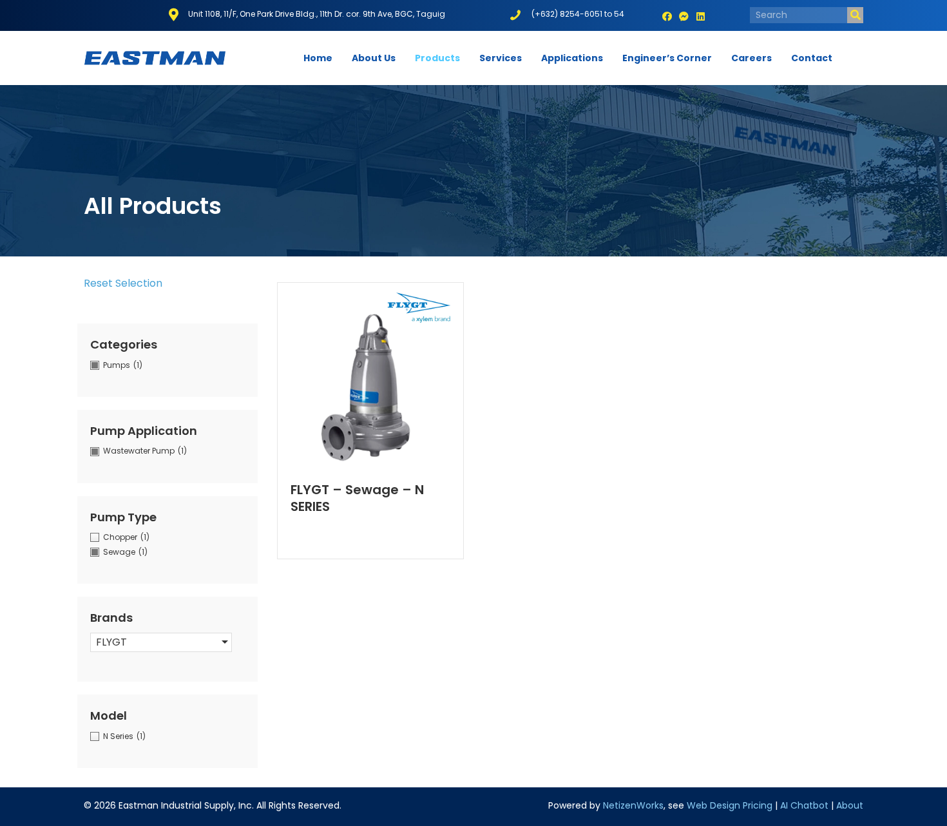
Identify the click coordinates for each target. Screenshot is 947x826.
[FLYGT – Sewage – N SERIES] (370, 374)
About (849, 805)
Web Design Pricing (729, 805)
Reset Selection (123, 283)
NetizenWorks (633, 805)
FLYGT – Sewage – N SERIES (357, 498)
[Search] (855, 15)
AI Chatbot (804, 805)
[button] (667, 16)
